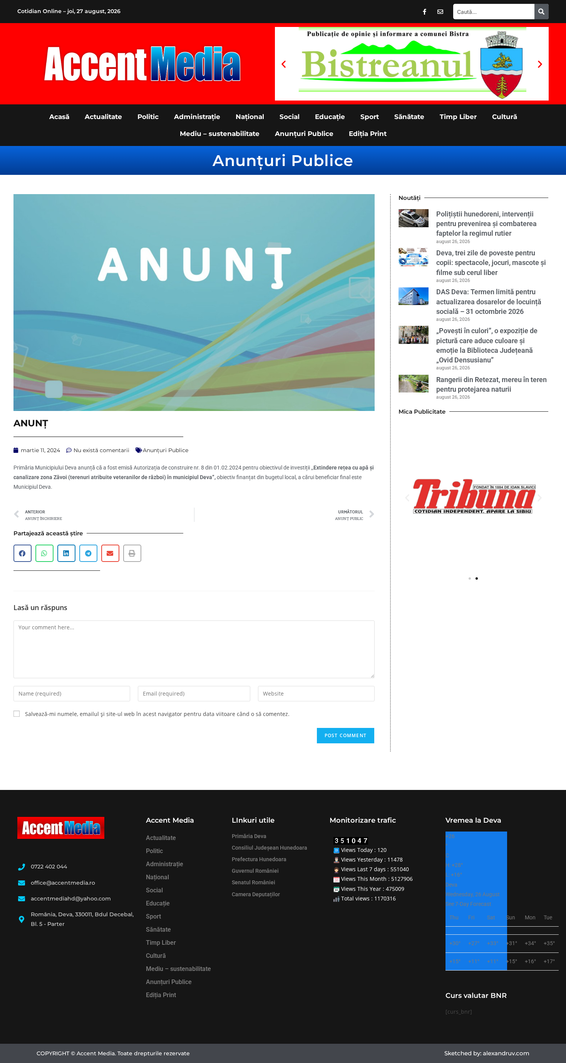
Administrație (197, 117)
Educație (330, 117)
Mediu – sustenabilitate (220, 133)
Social (290, 117)
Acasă (59, 117)
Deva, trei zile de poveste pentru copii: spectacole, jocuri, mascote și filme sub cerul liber (491, 262)
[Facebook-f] (424, 11)
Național (250, 117)
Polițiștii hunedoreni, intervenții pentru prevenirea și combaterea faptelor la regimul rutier (486, 223)
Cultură (504, 117)
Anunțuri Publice (304, 133)
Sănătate (409, 117)
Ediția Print (368, 133)
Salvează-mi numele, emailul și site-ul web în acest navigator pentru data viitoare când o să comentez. (157, 714)
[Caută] (541, 11)
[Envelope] (440, 11)
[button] (283, 64)
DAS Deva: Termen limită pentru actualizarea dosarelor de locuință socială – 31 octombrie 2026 (488, 301)
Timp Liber (458, 117)
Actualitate (103, 117)
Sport (369, 117)
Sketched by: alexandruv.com (486, 1053)
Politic (148, 117)
